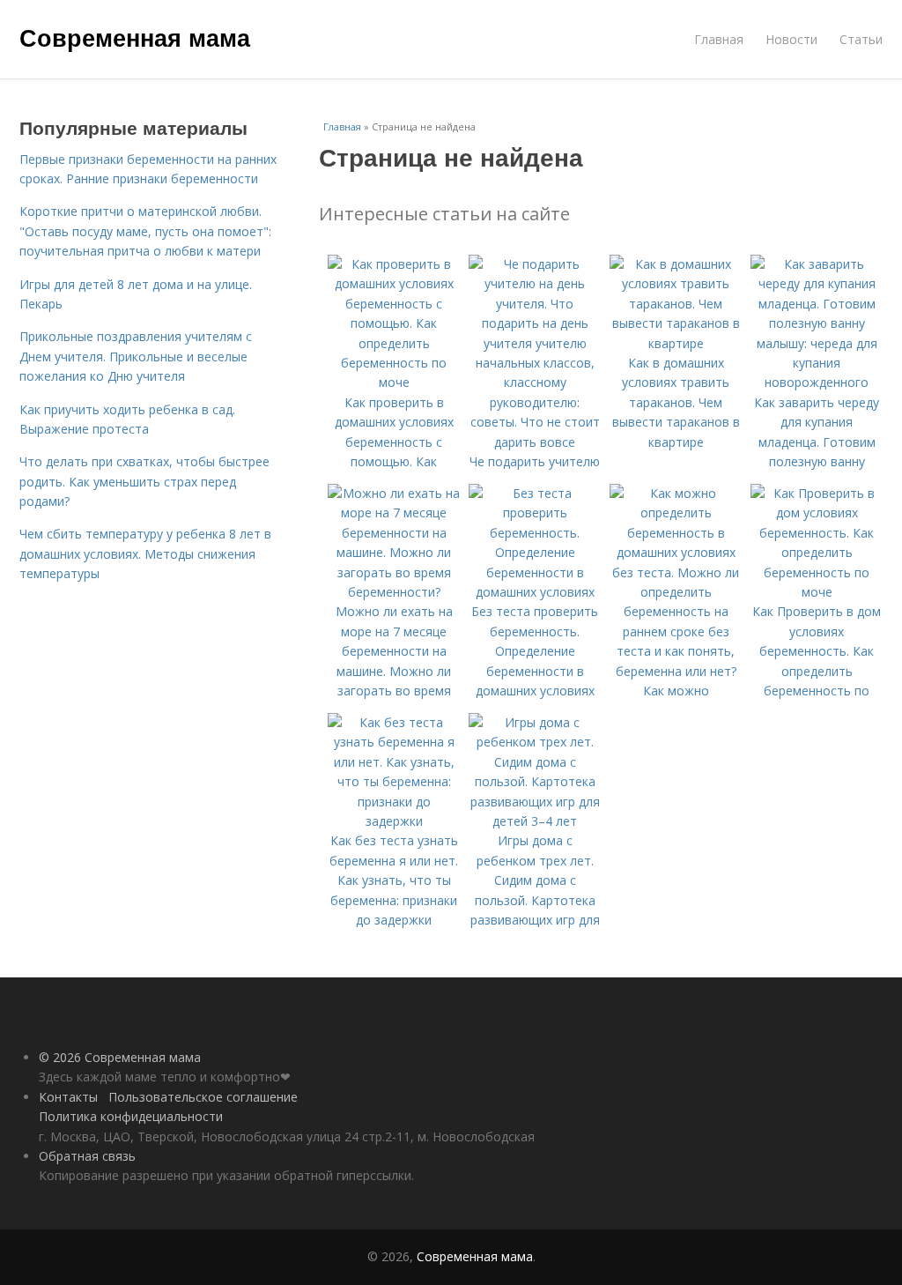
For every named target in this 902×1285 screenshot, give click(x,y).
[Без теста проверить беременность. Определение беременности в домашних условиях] (535, 591)
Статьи (861, 39)
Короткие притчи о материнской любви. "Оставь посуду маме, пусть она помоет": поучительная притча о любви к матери (145, 231)
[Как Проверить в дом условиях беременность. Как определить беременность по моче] (816, 591)
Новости (791, 39)
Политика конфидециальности (131, 1116)
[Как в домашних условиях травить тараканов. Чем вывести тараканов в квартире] (676, 343)
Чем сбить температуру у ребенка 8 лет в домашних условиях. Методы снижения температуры (145, 553)
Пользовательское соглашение (203, 1096)
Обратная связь (87, 1156)
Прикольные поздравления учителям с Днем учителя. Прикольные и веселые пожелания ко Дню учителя (135, 356)
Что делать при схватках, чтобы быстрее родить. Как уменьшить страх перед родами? (144, 481)
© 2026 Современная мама (120, 1057)
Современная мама (134, 37)
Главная (718, 39)
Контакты (68, 1096)
